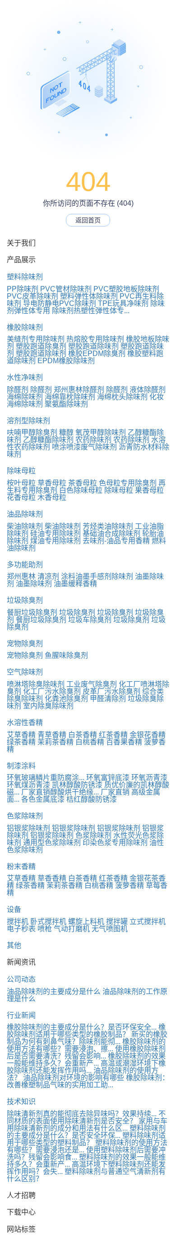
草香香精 (51, 878)
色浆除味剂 (25, 816)
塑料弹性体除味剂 (89, 296)
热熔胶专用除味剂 (95, 339)
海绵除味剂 (25, 397)
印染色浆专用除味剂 (115, 842)
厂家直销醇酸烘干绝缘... (60, 792)
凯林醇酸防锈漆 (77, 785)
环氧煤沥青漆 (28, 785)
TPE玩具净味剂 (123, 303)
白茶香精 (82, 735)
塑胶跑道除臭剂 (41, 346)
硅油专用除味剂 (55, 533)
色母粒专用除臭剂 (128, 483)
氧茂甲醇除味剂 (100, 432)
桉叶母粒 (21, 483)
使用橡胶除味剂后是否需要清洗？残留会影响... (86, 1052)
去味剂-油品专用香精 (116, 541)
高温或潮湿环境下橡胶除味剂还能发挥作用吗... (86, 1066)
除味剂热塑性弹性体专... (91, 310)
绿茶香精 (21, 742)
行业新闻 (21, 1015)
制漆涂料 (21, 766)
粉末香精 (21, 866)
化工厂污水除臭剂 (52, 691)
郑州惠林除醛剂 (79, 389)
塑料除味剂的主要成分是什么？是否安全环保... (86, 1131)
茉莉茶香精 (55, 742)
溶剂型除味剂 (28, 421)
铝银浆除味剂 (28, 828)
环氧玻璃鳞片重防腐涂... (45, 777)
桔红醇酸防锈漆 (91, 799)
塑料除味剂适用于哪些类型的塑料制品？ (86, 1139)
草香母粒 (51, 483)
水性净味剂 (25, 377)
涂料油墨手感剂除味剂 (97, 576)
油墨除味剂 (34, 583)
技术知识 (21, 1101)
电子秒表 (21, 929)
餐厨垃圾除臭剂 (32, 612)
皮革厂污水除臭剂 (111, 691)
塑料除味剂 (25, 277)
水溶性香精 (25, 722)
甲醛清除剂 (108, 698)
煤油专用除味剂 (55, 541)
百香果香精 (124, 742)
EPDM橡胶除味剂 (66, 361)
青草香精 (51, 735)
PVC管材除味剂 (66, 289)
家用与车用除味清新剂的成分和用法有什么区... (87, 1124)
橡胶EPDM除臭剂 (96, 353)
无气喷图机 (110, 929)
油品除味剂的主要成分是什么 (54, 991)
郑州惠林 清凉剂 (33, 576)
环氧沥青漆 (149, 777)
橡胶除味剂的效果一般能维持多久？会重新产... (86, 1059)
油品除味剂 (25, 514)
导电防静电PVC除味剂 (59, 303)
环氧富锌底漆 (108, 777)
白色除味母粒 (80, 490)
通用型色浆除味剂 (52, 842)
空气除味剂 (25, 672)
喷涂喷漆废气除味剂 (84, 447)
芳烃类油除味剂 (108, 526)
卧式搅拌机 (48, 921)
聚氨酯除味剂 (66, 404)
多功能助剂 (25, 564)
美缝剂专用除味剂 (36, 339)
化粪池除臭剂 (66, 698)
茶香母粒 (82, 483)
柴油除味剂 (25, 526)
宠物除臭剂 (25, 643)
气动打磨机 (72, 929)
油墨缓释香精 (75, 583)
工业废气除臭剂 (91, 684)
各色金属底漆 (43, 799)
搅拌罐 (117, 921)
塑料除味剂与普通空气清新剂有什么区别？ (86, 1175)
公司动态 (21, 979)
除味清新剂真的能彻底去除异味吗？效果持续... (82, 1114)
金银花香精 (148, 735)
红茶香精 (113, 735)
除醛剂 (17, 389)
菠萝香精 (129, 885)
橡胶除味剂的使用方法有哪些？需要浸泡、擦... (86, 1045)
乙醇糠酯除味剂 (48, 439)
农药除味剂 (93, 439)
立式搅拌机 (148, 921)
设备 (14, 909)
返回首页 (88, 220)
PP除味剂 (22, 289)
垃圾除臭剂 (25, 600)
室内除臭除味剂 (48, 706)
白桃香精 (89, 742)
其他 (14, 945)
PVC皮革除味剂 (32, 296)
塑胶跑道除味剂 (93, 346)
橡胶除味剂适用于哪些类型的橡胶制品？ (86, 1030)
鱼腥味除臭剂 (66, 655)
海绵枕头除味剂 (122, 397)
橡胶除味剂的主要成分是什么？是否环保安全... (82, 1027)
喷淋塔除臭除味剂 (36, 684)
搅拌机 (17, 921)
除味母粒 (21, 471)
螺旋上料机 (86, 921)
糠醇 (66, 432)
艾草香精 (21, 735)
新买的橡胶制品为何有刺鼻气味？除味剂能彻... (87, 1037)
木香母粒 (51, 497)
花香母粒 (21, 497)
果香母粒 (149, 490)
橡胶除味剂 (25, 327)
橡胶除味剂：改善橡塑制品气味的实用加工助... (88, 1081)
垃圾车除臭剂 (89, 620)
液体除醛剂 (148, 389)
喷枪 (44, 929)
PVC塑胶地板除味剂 (126, 289)
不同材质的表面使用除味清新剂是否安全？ (86, 1117)
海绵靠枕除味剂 (70, 397)
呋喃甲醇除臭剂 (32, 432)
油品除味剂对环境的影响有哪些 (73, 1077)
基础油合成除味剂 (111, 533)
